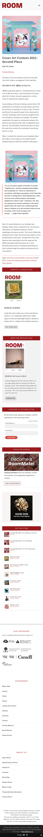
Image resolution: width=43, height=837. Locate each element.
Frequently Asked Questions (12, 792)
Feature (4, 691)
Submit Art (5, 767)
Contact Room (7, 797)
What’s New (6, 686)
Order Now (10, 398)
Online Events (7, 735)
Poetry (4, 696)
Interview (5, 715)
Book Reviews (7, 730)
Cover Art (9, 258)
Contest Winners (8, 72)
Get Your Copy (11, 327)
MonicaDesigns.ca (27, 831)
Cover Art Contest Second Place (18, 260)
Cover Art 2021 (19, 258)
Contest (5, 720)
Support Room (7, 782)
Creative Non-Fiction (9, 706)
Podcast (5, 711)
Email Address (10, 423)
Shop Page (6, 777)
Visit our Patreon (13, 483)
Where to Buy (6, 787)
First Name (9, 430)
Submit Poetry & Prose (10, 762)
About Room (6, 757)
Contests (5, 772)
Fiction (4, 701)
